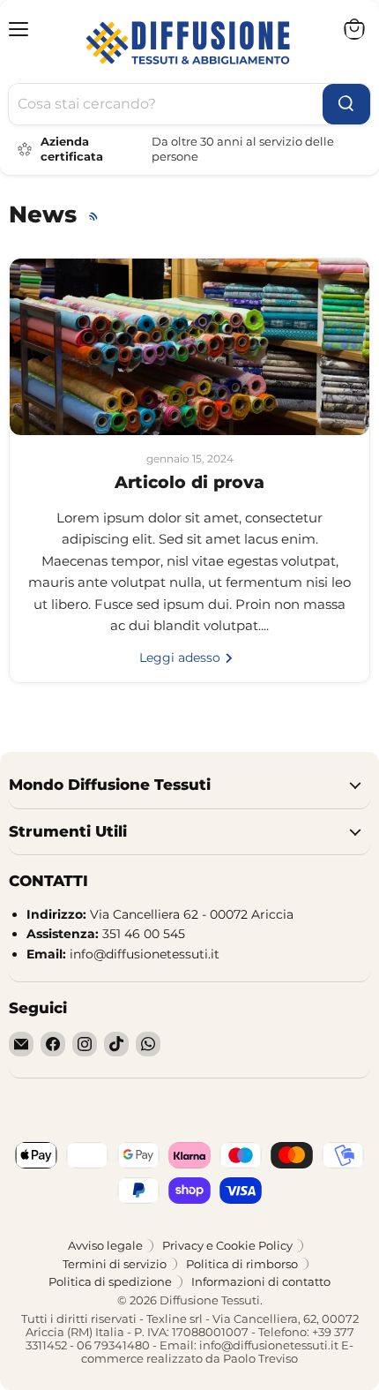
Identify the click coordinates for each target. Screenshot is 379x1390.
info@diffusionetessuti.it (268, 1345)
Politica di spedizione (110, 1281)
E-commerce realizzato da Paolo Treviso (217, 1351)
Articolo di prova (189, 482)
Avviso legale (105, 1245)
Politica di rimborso (242, 1264)
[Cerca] (346, 104)
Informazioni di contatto (261, 1281)
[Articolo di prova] (189, 347)
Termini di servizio (115, 1264)
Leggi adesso (181, 657)
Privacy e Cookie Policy (227, 1245)
